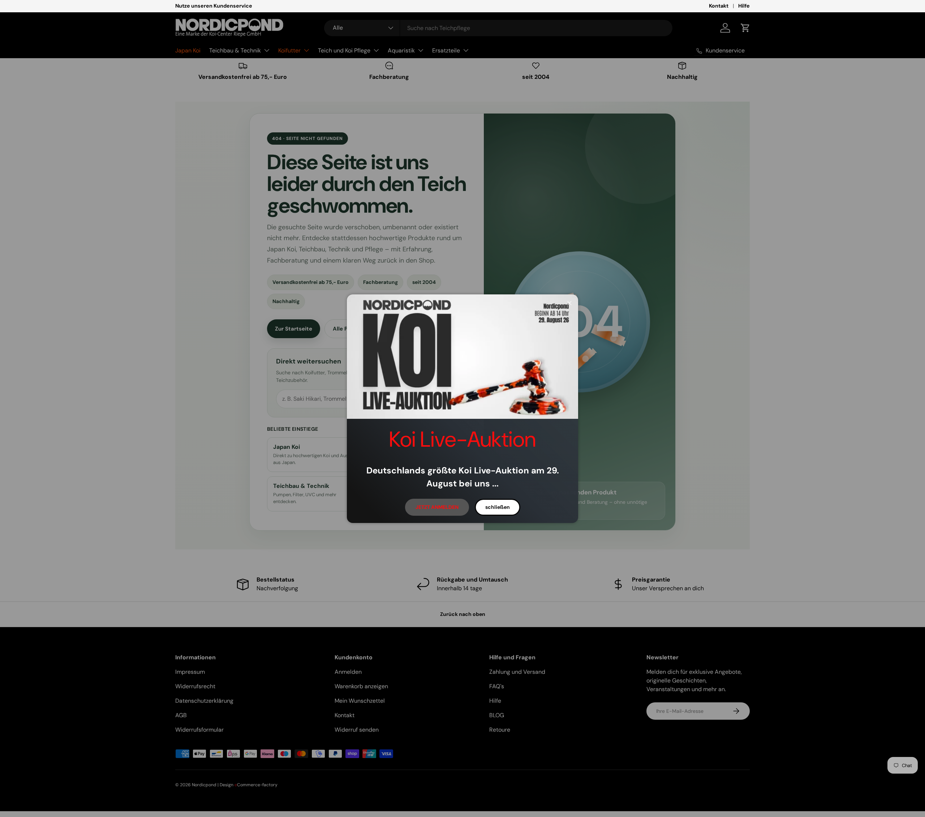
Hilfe (744, 6)
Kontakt (718, 6)
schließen (497, 507)
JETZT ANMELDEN (437, 507)
